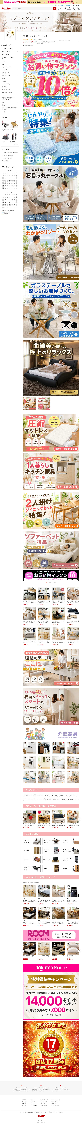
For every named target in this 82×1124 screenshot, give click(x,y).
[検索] (54, 8)
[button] (76, 6)
